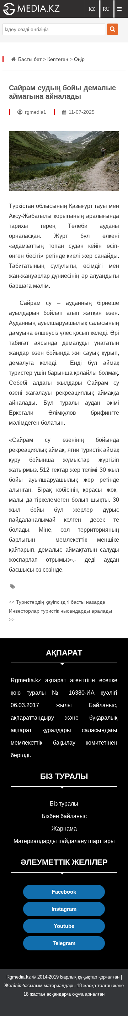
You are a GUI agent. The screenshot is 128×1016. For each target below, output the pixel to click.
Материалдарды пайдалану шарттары (64, 841)
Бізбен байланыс (64, 816)
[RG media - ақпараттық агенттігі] (26, 9)
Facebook (64, 892)
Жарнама (64, 829)
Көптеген (57, 59)
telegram (64, 943)
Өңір (79, 59)
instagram (64, 909)
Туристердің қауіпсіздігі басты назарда (57, 602)
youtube (64, 926)
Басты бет (30, 59)
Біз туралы (64, 804)
